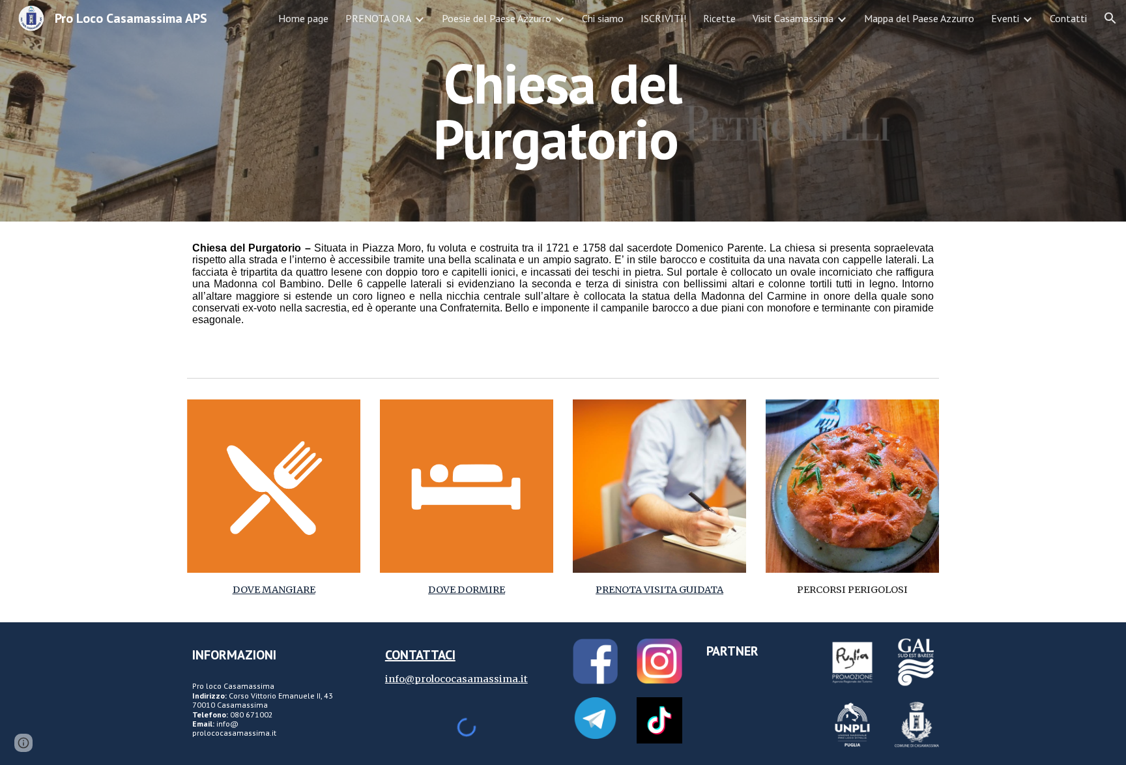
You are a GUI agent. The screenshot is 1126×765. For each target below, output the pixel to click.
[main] (563, 111)
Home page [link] (303, 18)
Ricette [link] (719, 18)
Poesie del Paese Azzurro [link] (496, 18)
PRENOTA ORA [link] (378, 18)
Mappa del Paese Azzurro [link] (919, 18)
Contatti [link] (1068, 18)
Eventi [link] (1005, 18)
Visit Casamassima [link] (793, 18)
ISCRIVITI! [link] (663, 18)
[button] (1110, 18)
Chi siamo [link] (603, 18)
